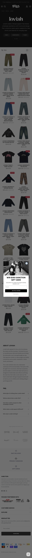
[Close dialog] (26, 263)
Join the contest (16, 290)
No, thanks (16, 293)
